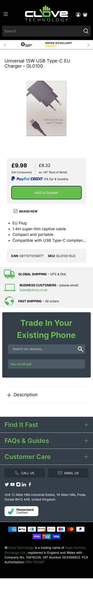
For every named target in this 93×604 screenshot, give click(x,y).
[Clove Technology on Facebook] (30, 485)
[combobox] (41, 31)
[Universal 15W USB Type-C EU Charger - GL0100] (46, 108)
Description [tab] (26, 394)
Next (88, 44)
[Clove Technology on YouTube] (12, 485)
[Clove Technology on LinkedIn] (24, 485)
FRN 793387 (35, 562)
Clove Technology (20, 547)
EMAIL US (71, 473)
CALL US (27, 473)
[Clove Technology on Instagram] (18, 485)
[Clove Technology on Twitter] (7, 485)
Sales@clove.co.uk (33, 290)
